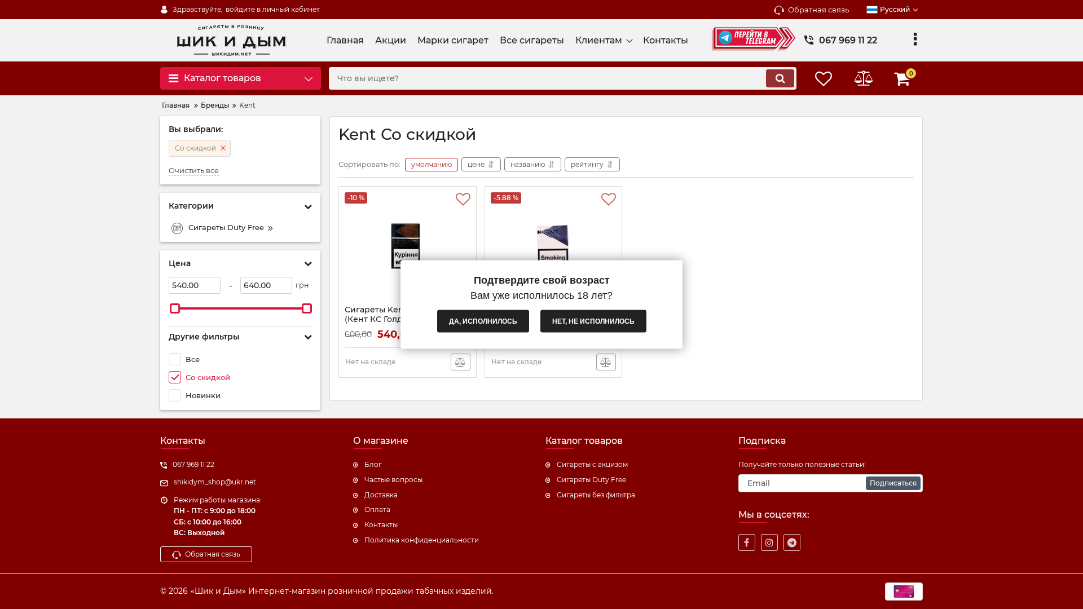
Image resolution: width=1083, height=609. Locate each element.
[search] (780, 78)
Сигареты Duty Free (591, 479)
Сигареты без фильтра (596, 495)
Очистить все (194, 170)
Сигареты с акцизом (592, 464)
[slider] (175, 308)
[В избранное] (463, 199)
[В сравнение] (460, 362)
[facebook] (746, 542)
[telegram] (791, 542)
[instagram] (769, 542)
